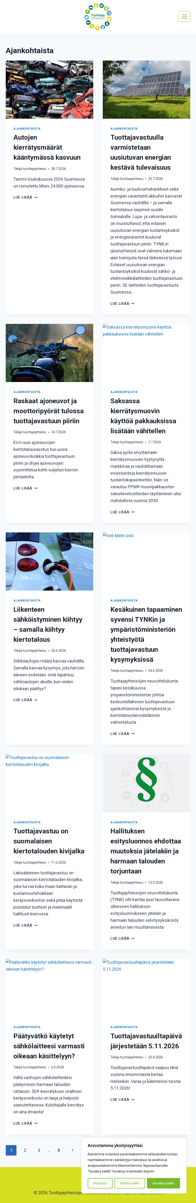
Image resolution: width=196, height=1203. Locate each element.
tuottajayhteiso (34, 169)
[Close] (181, 1142)
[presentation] (49, 90)
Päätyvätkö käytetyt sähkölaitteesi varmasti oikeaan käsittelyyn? (49, 1046)
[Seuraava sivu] (72, 1150)
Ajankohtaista (26, 128)
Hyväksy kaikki (163, 1183)
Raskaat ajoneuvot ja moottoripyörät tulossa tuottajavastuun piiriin (48, 411)
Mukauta (100, 1183)
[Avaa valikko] (184, 16)
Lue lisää (25, 197)
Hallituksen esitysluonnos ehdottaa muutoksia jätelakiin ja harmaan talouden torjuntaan (145, 851)
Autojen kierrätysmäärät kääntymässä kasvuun (47, 147)
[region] (133, 1165)
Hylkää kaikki (129, 1183)
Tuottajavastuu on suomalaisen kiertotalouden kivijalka (48, 841)
